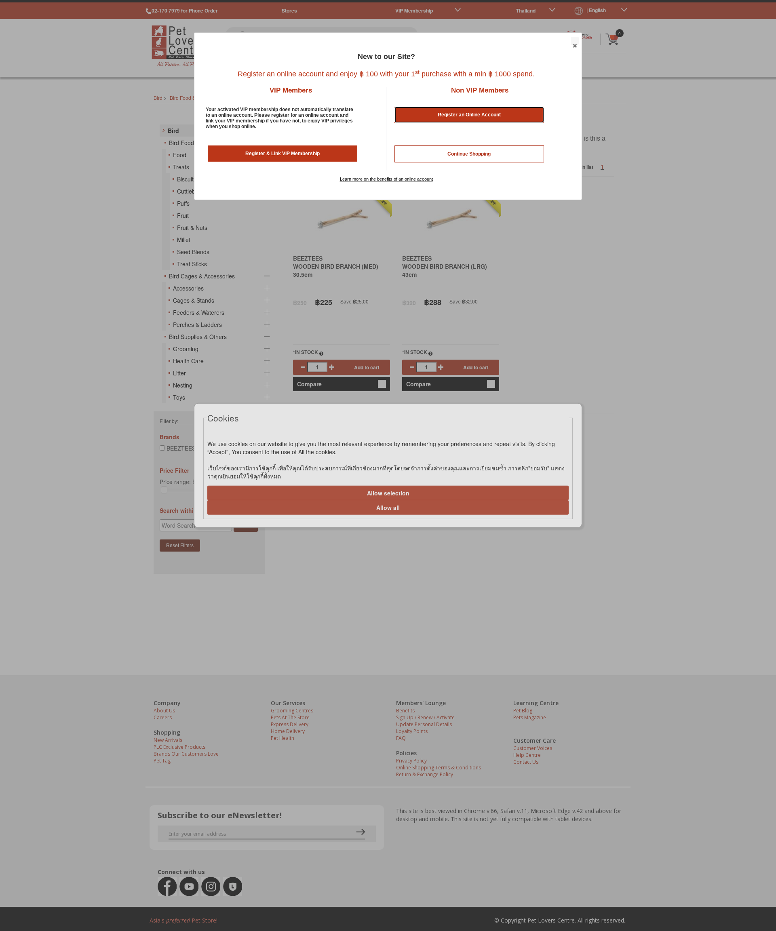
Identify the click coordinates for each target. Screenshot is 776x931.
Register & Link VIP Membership (282, 153)
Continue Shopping (469, 154)
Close (575, 41)
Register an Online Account (469, 115)
